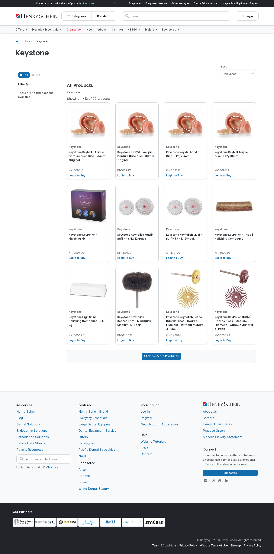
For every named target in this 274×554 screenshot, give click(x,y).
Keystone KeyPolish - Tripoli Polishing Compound (234, 237)
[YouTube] (219, 480)
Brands (101, 16)
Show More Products (163, 356)
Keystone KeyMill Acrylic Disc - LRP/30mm (231, 154)
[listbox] (238, 74)
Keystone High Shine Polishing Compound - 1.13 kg (87, 321)
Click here (52, 467)
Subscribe (230, 473)
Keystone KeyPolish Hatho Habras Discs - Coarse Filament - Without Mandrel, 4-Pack (185, 323)
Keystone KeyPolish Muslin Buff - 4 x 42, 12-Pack (135, 237)
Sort (224, 66)
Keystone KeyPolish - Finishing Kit (83, 237)
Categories (79, 16)
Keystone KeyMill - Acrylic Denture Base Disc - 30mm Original (135, 156)
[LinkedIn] (226, 480)
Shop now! (88, 3)
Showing (89, 98)
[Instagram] (212, 480)
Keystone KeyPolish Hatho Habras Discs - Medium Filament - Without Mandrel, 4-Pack (234, 323)
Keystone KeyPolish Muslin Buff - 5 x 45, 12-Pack (184, 237)
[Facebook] (205, 480)
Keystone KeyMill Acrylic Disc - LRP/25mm (182, 154)
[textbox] (176, 16)
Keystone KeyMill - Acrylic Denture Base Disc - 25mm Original (87, 156)
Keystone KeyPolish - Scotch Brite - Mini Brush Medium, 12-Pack (134, 321)
